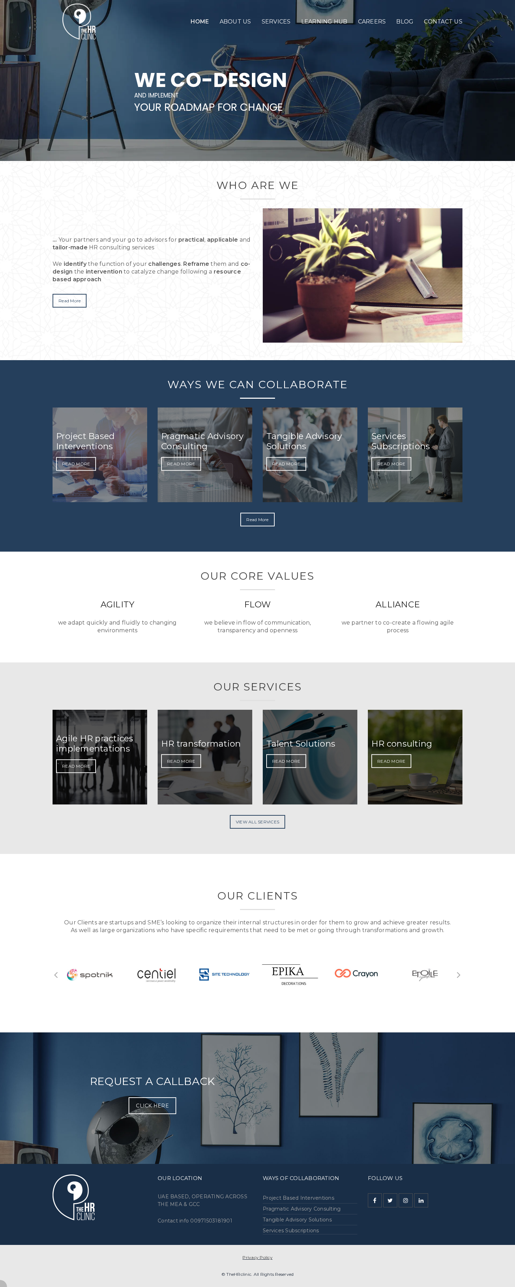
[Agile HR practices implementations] (100, 757)
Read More (70, 300)
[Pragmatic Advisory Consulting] (205, 454)
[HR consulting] (415, 757)
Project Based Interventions (298, 1198)
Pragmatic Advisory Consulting (302, 1209)
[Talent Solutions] (310, 757)
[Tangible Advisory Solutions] (310, 454)
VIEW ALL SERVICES (257, 821)
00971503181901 (211, 1221)
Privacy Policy (257, 1257)
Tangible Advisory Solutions (297, 1220)
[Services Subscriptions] (415, 454)
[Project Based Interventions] (100, 454)
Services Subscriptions (291, 1230)
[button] (56, 974)
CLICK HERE (152, 1106)
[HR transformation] (205, 757)
